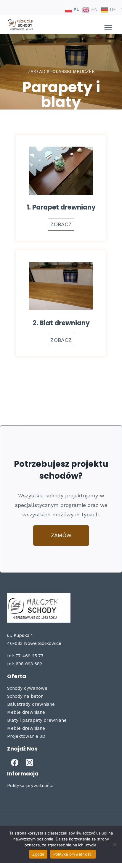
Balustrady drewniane (31, 704)
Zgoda (38, 854)
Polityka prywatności (30, 785)
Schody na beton (25, 696)
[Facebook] (14, 762)
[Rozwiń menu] (108, 24)
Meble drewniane (26, 712)
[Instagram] (29, 762)
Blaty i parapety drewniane (37, 720)
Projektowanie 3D (26, 736)
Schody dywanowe (27, 688)
